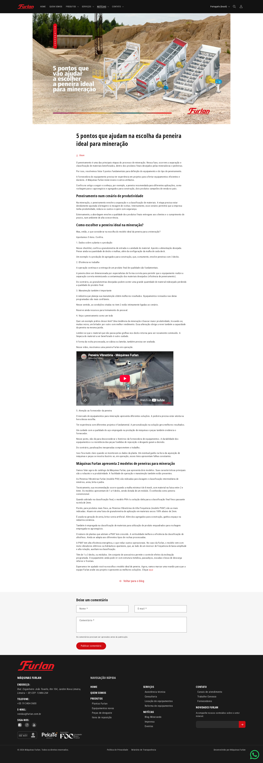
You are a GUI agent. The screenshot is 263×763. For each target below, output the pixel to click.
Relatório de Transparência (143, 750)
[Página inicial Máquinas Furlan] (36, 670)
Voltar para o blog (133, 581)
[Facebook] (19, 725)
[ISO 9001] (27, 736)
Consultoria (151, 696)
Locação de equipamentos (159, 701)
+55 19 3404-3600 (27, 703)
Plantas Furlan (99, 703)
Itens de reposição (102, 717)
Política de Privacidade (117, 750)
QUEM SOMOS (98, 693)
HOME (93, 687)
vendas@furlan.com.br (29, 713)
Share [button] (82, 155)
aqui (151, 569)
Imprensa (150, 721)
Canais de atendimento (209, 691)
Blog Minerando (153, 717)
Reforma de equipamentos (159, 705)
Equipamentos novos (103, 708)
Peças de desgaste (102, 712)
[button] (72, 6)
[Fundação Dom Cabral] (62, 736)
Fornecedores (204, 701)
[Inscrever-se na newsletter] (242, 724)
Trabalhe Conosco (206, 696)
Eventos (149, 726)
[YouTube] (34, 725)
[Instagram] (27, 725)
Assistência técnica (155, 691)
